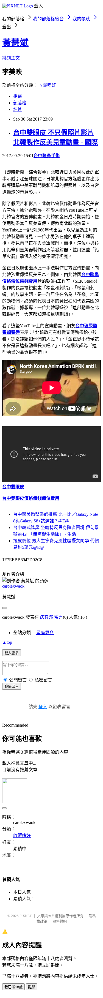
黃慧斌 (15, 43)
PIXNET (26, 916)
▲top (7, 642)
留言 (58, 617)
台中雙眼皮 (13, 486)
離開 (31, 987)
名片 (17, 109)
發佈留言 (11, 687)
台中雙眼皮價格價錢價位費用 (30, 498)
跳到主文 (11, 58)
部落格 (19, 102)
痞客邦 (46, 617)
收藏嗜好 (47, 85)
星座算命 (45, 632)
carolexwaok (13, 586)
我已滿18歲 (13, 987)
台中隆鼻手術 (47, 155)
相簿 (17, 96)
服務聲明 (59, 921)
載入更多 (11, 653)
